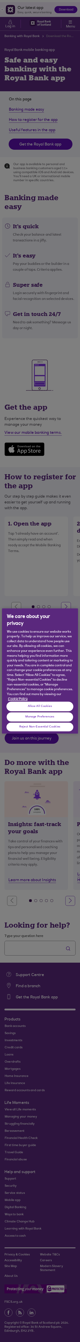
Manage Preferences (39, 716)
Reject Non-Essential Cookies (39, 726)
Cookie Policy (18, 699)
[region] (40, 670)
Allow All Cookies (40, 706)
